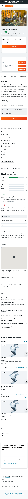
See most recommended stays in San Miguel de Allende (21, 396)
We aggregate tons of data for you (10, 484)
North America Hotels (18, 493)
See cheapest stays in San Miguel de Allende (21, 368)
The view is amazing (7, 201)
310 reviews (16, 32)
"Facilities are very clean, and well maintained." (13, 199)
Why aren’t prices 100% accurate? (10, 486)
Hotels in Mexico (7, 494)
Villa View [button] (3, 357)
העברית (21, 1)
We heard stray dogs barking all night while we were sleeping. (14, 207)
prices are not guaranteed (6, 477)
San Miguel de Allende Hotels (17, 494)
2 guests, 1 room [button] (7, 42)
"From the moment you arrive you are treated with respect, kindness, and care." (13, 196)
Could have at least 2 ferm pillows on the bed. (12, 210)
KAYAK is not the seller (7, 481)
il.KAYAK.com (6, 493)
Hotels (11, 493)
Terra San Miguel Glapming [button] (7, 386)
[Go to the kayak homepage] (9, 6)
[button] (26, 1)
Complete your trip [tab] (7, 453)
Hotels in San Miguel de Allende (10, 463)
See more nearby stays (22, 341)
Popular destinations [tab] (19, 453)
